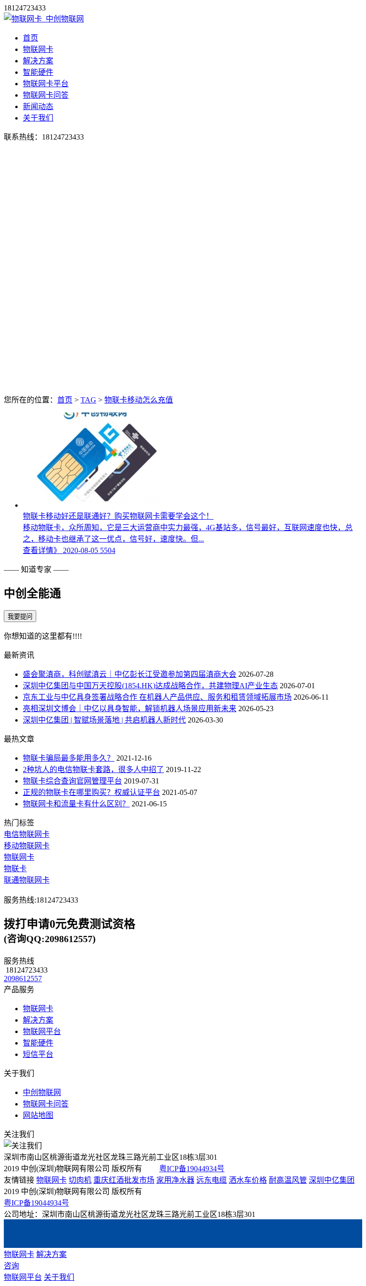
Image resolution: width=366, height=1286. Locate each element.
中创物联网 (42, 1092)
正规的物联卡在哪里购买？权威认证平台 (91, 792)
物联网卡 (38, 49)
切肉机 (80, 1180)
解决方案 (38, 61)
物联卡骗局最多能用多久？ (68, 758)
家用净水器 (175, 1180)
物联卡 (15, 868)
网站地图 (38, 1115)
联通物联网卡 (27, 880)
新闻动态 (38, 106)
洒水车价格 (248, 1180)
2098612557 (23, 979)
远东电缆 (211, 1180)
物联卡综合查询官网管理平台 (72, 781)
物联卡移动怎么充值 (138, 400)
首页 (30, 38)
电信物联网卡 (27, 834)
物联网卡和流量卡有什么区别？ (76, 804)
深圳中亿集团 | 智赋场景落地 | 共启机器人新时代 (104, 720)
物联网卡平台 (46, 84)
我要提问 (20, 616)
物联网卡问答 (46, 95)
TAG (88, 400)
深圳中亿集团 (332, 1180)
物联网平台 (42, 1031)
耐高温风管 (288, 1180)
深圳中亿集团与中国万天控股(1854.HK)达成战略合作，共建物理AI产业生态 (150, 686)
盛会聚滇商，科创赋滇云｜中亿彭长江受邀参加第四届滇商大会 (129, 674)
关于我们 (38, 118)
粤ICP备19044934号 (191, 1169)
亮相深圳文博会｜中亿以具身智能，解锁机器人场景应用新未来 (129, 708)
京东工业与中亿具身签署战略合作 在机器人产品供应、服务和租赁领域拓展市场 (157, 697)
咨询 (11, 1266)
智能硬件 (38, 72)
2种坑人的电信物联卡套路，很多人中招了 (93, 769)
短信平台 (38, 1054)
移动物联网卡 (27, 846)
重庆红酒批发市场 (123, 1180)
